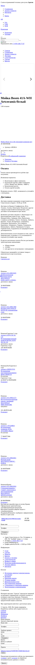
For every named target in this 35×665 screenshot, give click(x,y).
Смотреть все (5, 259)
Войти (7, 16)
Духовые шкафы (10, 580)
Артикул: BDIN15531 (8, 369)
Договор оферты (10, 565)
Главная (7, 50)
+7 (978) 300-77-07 (18, 44)
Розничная (4, 29)
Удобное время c (6, 630)
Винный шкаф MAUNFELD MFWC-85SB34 (8, 461)
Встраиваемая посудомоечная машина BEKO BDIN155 (8, 372)
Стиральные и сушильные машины (16, 585)
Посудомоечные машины (13, 583)
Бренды (7, 61)
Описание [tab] (8, 159)
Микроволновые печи (12, 582)
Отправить (5, 532)
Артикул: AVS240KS (8, 425)
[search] (20, 40)
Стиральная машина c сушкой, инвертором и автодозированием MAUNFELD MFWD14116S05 (8, 491)
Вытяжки (8, 576)
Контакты (8, 12)
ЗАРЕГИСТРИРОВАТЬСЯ (20, 651)
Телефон (3, 528)
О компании (9, 9)
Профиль (4, 616)
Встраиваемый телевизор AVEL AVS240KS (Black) (7, 429)
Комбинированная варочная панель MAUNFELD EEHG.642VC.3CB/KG (8, 277)
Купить (3, 154)
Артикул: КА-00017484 (8, 307)
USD (6, 24)
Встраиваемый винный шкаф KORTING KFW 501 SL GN (8, 340)
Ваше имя (4, 524)
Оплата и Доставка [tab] (11, 161)
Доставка (8, 56)
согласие (14, 658)
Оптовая (7, 34)
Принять (4, 663)
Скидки (7, 59)
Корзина (3, 617)
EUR (6, 26)
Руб (6, 22)
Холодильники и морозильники (15, 587)
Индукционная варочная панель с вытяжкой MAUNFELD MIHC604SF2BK (9, 402)
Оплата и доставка (11, 558)
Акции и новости (10, 11)
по (1, 634)
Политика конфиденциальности (15, 563)
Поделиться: (5, 156)
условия (3, 658)
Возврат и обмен (10, 561)
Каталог (3, 38)
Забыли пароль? (6, 651)
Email (2, 643)
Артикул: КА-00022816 (8, 486)
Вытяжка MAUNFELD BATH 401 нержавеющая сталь (9, 310)
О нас (6, 551)
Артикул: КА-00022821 (8, 458)
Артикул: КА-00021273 (8, 398)
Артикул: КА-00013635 (8, 273)
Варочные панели (11, 578)
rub (2, 19)
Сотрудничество (10, 57)
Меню (3, 5)
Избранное (4, 614)
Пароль (3, 647)
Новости (7, 554)
